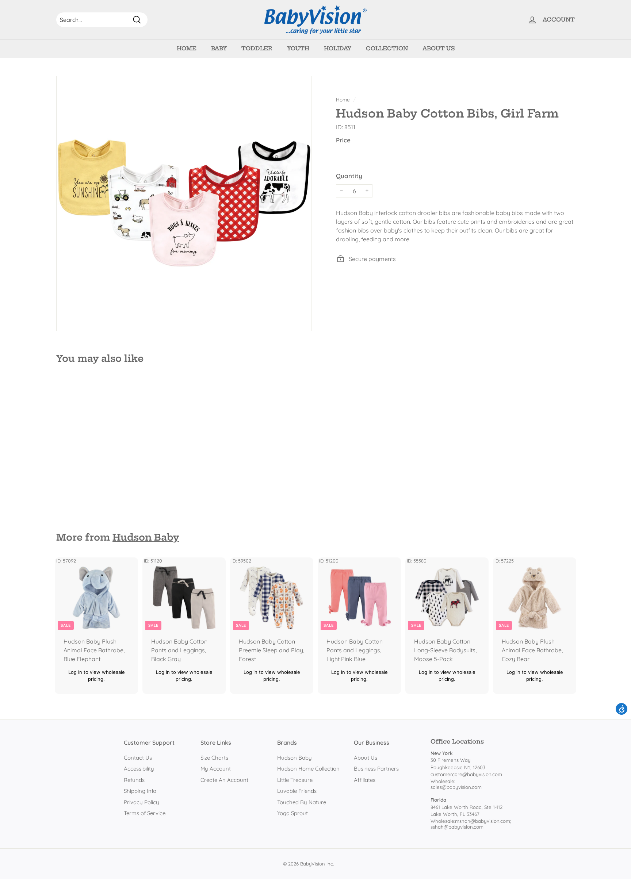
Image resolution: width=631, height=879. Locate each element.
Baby (219, 48)
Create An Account (224, 779)
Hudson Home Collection (308, 768)
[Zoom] (184, 203)
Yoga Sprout (292, 813)
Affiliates (364, 779)
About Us (438, 48)
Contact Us (138, 757)
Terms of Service (144, 813)
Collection (387, 48)
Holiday (337, 48)
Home (186, 48)
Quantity (349, 176)
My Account (215, 768)
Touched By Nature (301, 802)
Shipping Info (140, 790)
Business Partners (376, 768)
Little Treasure (295, 779)
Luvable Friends (297, 790)
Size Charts (214, 757)
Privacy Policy (141, 802)
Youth (298, 48)
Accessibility (139, 768)
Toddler (256, 48)
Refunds (134, 779)
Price (343, 139)
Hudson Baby (145, 537)
